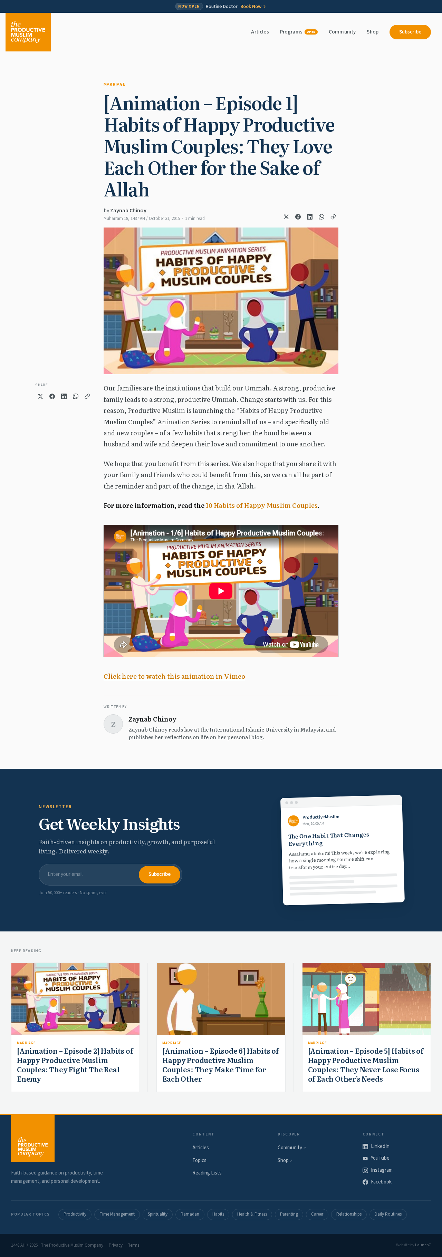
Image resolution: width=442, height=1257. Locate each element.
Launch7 (423, 1245)
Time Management (117, 1214)
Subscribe (410, 32)
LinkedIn (380, 1146)
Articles (260, 32)
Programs (298, 32)
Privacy (116, 1245)
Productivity (75, 1214)
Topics (199, 1160)
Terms (133, 1245)
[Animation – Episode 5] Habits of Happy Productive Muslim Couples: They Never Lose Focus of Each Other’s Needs (366, 1064)
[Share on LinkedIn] (310, 217)
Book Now (250, 6)
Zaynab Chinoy (128, 210)
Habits (218, 1214)
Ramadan (190, 1214)
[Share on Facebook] (298, 217)
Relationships (349, 1214)
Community (342, 32)
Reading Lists (207, 1173)
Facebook (381, 1182)
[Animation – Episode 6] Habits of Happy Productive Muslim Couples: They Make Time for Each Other (220, 1064)
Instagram (382, 1170)
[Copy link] (333, 217)
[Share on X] (286, 217)
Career (317, 1214)
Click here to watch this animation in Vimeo (174, 676)
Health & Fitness (252, 1214)
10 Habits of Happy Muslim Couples (262, 505)
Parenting (289, 1214)
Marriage (115, 84)
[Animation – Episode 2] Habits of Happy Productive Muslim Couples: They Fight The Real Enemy (75, 1064)
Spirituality (157, 1214)
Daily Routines (388, 1214)
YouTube (380, 1158)
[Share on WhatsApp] (321, 217)
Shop (372, 32)
